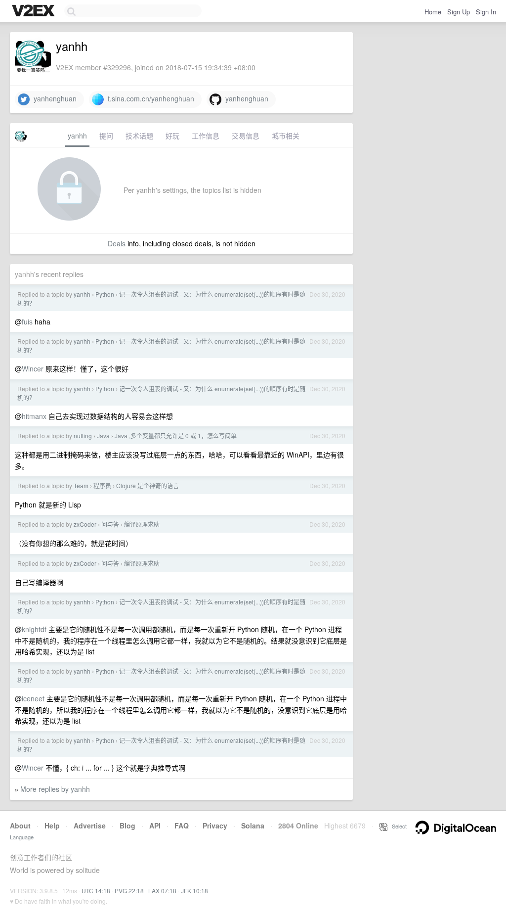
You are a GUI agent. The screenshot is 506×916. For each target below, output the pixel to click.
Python (104, 294)
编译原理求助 (142, 524)
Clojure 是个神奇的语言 (147, 485)
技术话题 (139, 135)
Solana (252, 825)
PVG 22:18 (129, 890)
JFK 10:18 (194, 890)
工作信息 (205, 135)
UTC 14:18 (96, 890)
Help (52, 825)
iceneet (33, 698)
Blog (127, 825)
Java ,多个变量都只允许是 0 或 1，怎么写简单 (176, 435)
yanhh (77, 135)
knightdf (34, 629)
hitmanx (34, 416)
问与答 (110, 524)
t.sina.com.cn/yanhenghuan (149, 98)
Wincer (32, 368)
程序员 (102, 485)
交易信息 (245, 135)
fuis (27, 321)
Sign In (486, 11)
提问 (106, 135)
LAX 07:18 (162, 890)
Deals (117, 243)
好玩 (172, 135)
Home (432, 11)
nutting (83, 435)
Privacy (215, 825)
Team (81, 485)
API (155, 825)
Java (103, 435)
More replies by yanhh (55, 789)
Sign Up (458, 11)
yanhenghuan (53, 98)
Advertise (90, 825)
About (20, 825)
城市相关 (285, 135)
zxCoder (85, 524)
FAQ (181, 825)
